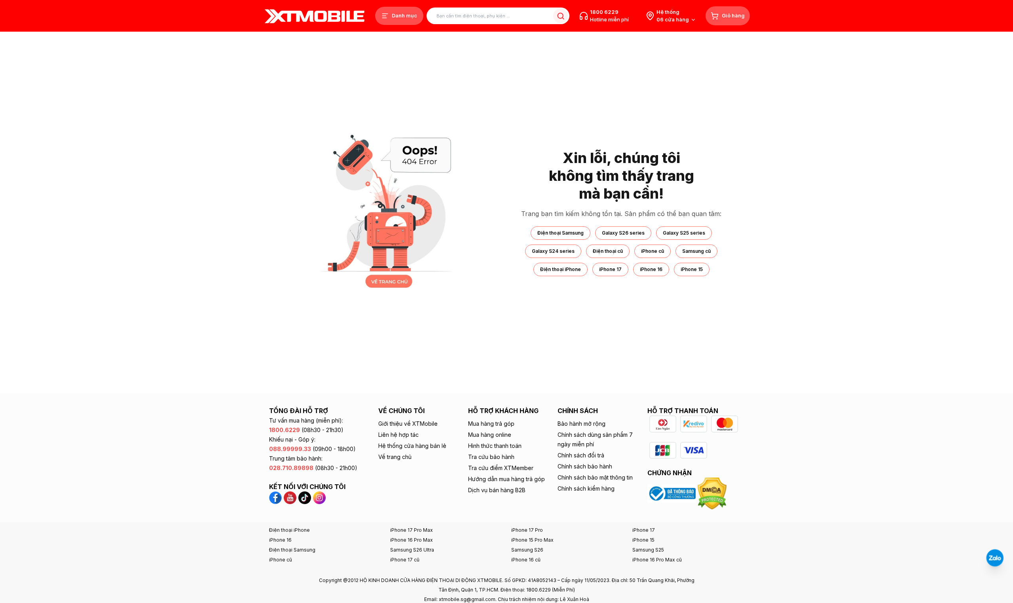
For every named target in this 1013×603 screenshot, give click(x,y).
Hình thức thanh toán (495, 445)
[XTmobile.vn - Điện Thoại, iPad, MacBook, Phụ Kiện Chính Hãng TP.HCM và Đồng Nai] (314, 16)
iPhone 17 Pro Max (411, 530)
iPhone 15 (692, 269)
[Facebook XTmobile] (276, 497)
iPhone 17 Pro (527, 530)
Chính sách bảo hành (585, 466)
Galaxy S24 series (553, 251)
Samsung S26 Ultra (412, 550)
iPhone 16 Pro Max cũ (657, 560)
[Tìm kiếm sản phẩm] (560, 16)
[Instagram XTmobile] (319, 497)
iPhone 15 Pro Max (532, 540)
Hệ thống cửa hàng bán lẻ (412, 445)
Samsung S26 (527, 550)
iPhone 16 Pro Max (411, 540)
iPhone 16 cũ (526, 560)
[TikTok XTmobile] (304, 497)
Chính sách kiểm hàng (586, 488)
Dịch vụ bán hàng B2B (496, 490)
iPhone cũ (652, 251)
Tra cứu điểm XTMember (500, 468)
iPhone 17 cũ (404, 560)
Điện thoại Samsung (560, 233)
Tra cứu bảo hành (491, 456)
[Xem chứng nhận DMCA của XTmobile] (713, 493)
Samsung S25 (648, 550)
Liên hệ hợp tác (398, 434)
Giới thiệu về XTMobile (408, 423)
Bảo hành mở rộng (581, 423)
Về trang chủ (395, 456)
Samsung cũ (696, 251)
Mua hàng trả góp (491, 423)
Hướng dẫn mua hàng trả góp (506, 479)
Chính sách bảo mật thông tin (595, 477)
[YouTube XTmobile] (290, 497)
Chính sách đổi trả (581, 455)
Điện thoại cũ (608, 251)
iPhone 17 (610, 269)
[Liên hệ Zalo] (995, 558)
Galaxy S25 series (684, 233)
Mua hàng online (489, 434)
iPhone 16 (651, 269)
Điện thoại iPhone (560, 269)
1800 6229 (604, 12)
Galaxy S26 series (623, 233)
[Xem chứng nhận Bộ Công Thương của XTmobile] (672, 493)
